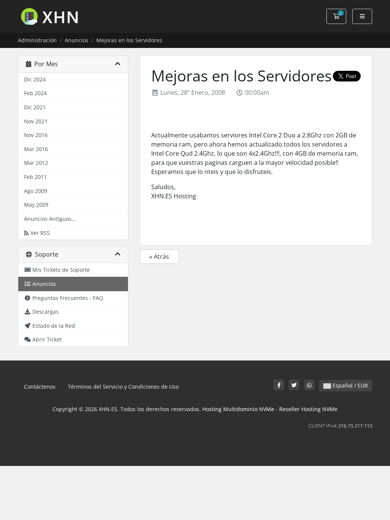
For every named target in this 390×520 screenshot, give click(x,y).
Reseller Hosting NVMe (308, 409)
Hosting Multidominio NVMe (238, 409)
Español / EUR (349, 385)
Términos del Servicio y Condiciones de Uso (123, 386)
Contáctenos (40, 386)
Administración (37, 40)
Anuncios (76, 40)
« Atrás (159, 256)
